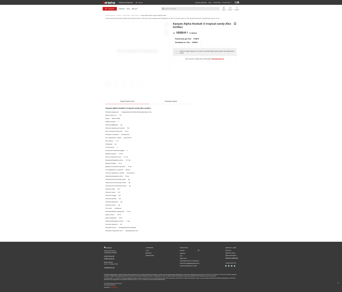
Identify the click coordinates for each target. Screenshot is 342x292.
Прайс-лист (183, 258)
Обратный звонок (230, 255)
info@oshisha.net (109, 267)
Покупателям (226, 2)
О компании (149, 247)
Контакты (228, 250)
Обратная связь (230, 253)
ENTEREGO (114, 287)
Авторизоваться (218, 59)
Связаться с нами (230, 247)
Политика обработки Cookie (188, 266)
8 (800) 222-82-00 (109, 258)
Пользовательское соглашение (189, 261)
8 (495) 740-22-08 (109, 256)
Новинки (122, 9)
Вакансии (148, 253)
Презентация (217, 2)
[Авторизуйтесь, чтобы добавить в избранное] (166, 31)
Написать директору (201, 2)
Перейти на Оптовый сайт (126, 2)
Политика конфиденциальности (189, 263)
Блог (181, 256)
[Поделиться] (166, 35)
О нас (209, 2)
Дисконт (135, 9)
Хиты (128, 9)
